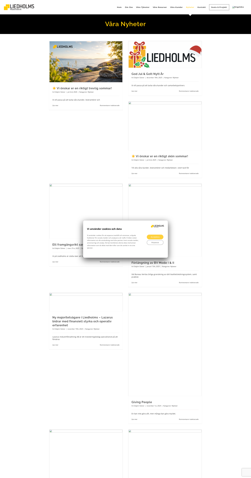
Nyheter (91, 92)
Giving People (142, 402)
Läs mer (55, 105)
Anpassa (155, 242)
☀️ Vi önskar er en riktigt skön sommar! (160, 156)
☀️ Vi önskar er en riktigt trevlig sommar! (82, 88)
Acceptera (155, 237)
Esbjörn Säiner (60, 92)
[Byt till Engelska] (238, 7)
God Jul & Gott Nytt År (148, 74)
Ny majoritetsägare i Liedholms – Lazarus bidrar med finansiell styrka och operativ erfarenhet (82, 321)
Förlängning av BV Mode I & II (153, 262)
